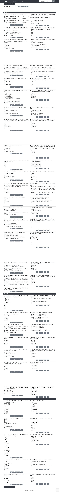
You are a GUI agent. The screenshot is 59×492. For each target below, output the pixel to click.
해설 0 (45, 25)
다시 (39, 25)
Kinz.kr (5, 1)
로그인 (18, 1)
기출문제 (9, 1)
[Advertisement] (29, 10)
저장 (42, 25)
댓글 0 (48, 25)
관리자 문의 (31, 490)
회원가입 (21, 1)
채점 (37, 25)
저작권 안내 (26, 490)
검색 (53, 1)
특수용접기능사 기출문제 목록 (9, 3)
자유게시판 (14, 1)
